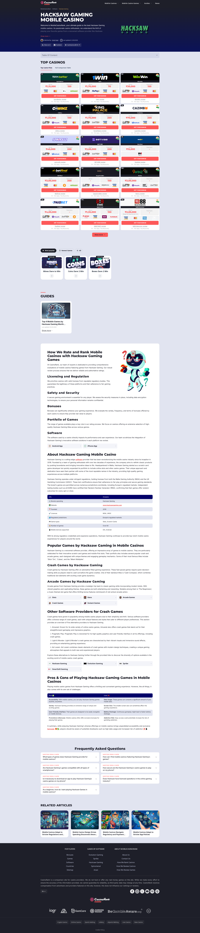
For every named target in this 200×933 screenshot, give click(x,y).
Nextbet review (140, 162)
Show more (99, 235)
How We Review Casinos (126, 866)
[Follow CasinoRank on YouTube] (147, 891)
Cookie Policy (100, 930)
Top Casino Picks (46, 68)
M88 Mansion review (140, 226)
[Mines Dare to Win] (52, 268)
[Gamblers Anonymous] (63, 911)
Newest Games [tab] (67, 251)
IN (43, 891)
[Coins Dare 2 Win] (76, 268)
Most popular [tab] (50, 251)
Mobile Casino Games (130, 3)
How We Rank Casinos (126, 862)
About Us (126, 855)
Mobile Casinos (111, 3)
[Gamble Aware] (125, 911)
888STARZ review (100, 226)
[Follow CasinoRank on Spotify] (152, 891)
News (157, 3)
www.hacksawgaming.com (112, 505)
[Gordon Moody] (97, 911)
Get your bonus (60, 96)
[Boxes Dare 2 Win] (100, 268)
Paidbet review (60, 226)
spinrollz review (59, 162)
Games (70, 858)
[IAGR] (52, 911)
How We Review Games (126, 870)
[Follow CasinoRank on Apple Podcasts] (157, 891)
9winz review (140, 194)
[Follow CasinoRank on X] (142, 891)
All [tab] (80, 251)
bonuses (50, 729)
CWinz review (60, 131)
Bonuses (70, 855)
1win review (100, 99)
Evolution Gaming (96, 855)
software (79, 459)
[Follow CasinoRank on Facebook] (132, 891)
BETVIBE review (100, 162)
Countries (70, 866)
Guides (147, 3)
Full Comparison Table (63, 68)
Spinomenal (96, 866)
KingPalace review (100, 131)
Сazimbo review (140, 131)
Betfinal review (60, 194)
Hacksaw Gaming (96, 862)
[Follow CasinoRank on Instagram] (137, 891)
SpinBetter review (60, 99)
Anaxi (96, 870)
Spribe (95, 858)
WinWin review (140, 99)
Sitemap (70, 870)
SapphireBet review (100, 194)
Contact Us (126, 858)
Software (70, 862)
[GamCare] (78, 911)
